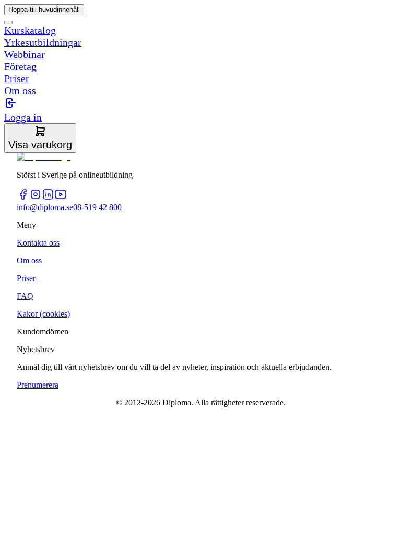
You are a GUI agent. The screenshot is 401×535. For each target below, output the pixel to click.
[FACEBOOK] (23, 197)
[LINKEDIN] (48, 197)
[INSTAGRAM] (35, 197)
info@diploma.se (45, 207)
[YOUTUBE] (60, 197)
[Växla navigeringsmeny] (8, 22)
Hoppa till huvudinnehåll (44, 10)
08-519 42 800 (97, 207)
